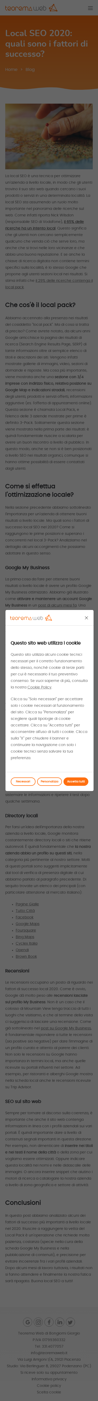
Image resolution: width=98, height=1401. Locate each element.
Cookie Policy (39, 687)
